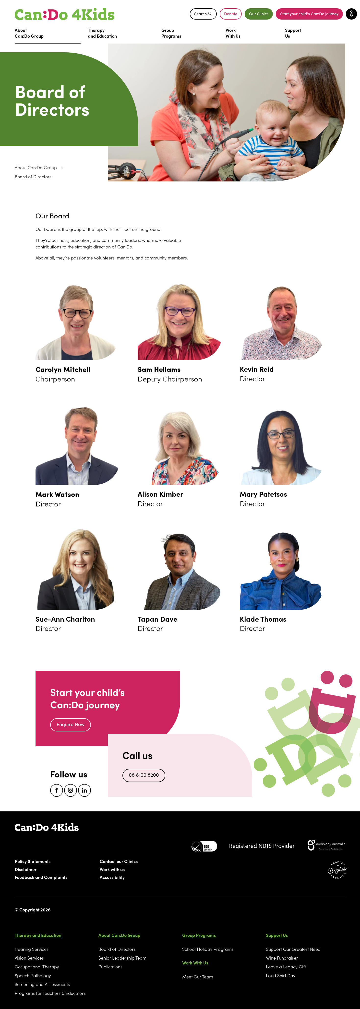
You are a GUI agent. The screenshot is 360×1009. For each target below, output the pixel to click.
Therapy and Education (38, 935)
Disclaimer (25, 869)
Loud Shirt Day (280, 975)
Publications (110, 967)
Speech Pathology (33, 975)
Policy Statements (32, 861)
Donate (233, 15)
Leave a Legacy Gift (286, 967)
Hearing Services (31, 949)
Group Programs (199, 935)
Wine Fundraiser (282, 958)
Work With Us (195, 963)
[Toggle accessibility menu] (351, 14)
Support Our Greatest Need (293, 949)
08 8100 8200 (144, 775)
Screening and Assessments (42, 984)
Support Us (277, 935)
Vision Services (29, 958)
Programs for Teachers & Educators (50, 993)
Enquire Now (70, 724)
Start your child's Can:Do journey (309, 15)
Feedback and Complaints (41, 877)
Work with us (112, 869)
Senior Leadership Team (122, 958)
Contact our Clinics (119, 861)
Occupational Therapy (37, 967)
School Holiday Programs (208, 949)
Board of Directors (33, 176)
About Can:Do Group (36, 167)
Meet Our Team (197, 977)
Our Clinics (258, 13)
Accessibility (112, 877)
